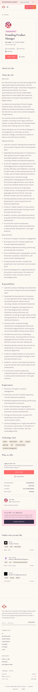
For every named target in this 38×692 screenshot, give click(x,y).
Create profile (18, 521)
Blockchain (6, 636)
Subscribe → (31, 623)
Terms (23, 689)
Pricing (5, 662)
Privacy (15, 689)
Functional (6, 639)
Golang (4, 644)
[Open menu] (7, 7)
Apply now (11, 57)
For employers (7, 664)
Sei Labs (8, 42)
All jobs (6, 15)
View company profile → (11, 505)
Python (4, 647)
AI (2, 633)
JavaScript (6, 641)
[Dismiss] (33, 2)
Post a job (6, 659)
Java (3, 649)
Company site (15, 501)
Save (23, 57)
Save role (20, 476)
